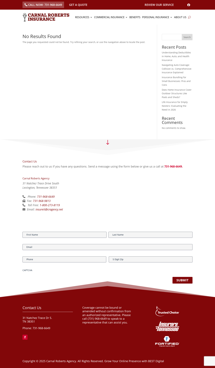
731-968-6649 (46, 196)
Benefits (134, 17)
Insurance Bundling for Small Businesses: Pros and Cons (176, 81)
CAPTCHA (27, 270)
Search (187, 37)
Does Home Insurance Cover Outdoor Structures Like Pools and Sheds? (177, 93)
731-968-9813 (42, 201)
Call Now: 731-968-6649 (45, 5)
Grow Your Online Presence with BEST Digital (134, 361)
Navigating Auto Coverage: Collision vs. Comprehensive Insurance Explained (176, 68)
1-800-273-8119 (50, 205)
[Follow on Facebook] (25, 337)
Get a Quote (78, 5)
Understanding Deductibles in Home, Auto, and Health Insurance (176, 56)
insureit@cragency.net (49, 209)
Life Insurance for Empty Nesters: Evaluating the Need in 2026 (175, 106)
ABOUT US (180, 17)
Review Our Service (159, 5)
